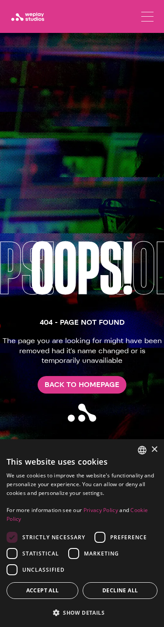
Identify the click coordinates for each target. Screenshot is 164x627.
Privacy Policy (101, 510)
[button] (82, 612)
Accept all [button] (42, 590)
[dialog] (82, 533)
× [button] (154, 449)
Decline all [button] (120, 590)
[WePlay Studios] (27, 16)
